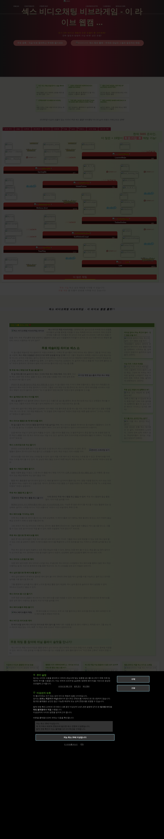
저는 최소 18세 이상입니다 (75, 737)
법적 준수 (77, 686)
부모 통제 (86, 686)
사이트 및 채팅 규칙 (65, 686)
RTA (82, 744)
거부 (133, 688)
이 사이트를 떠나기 (71, 744)
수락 (133, 679)
